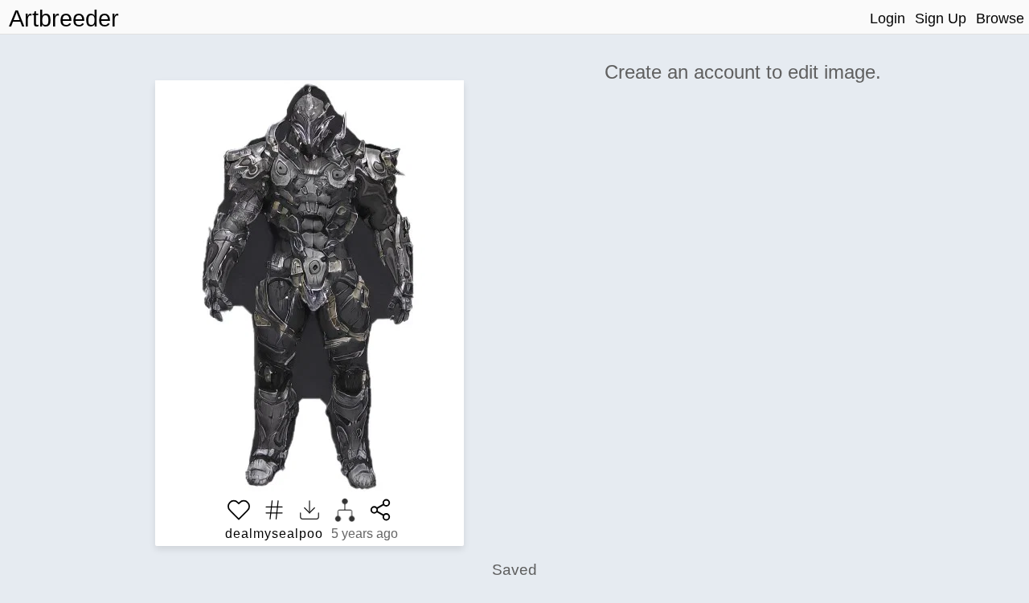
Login (887, 18)
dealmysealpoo (274, 533)
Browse (1000, 18)
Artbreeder (64, 18)
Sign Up (940, 18)
